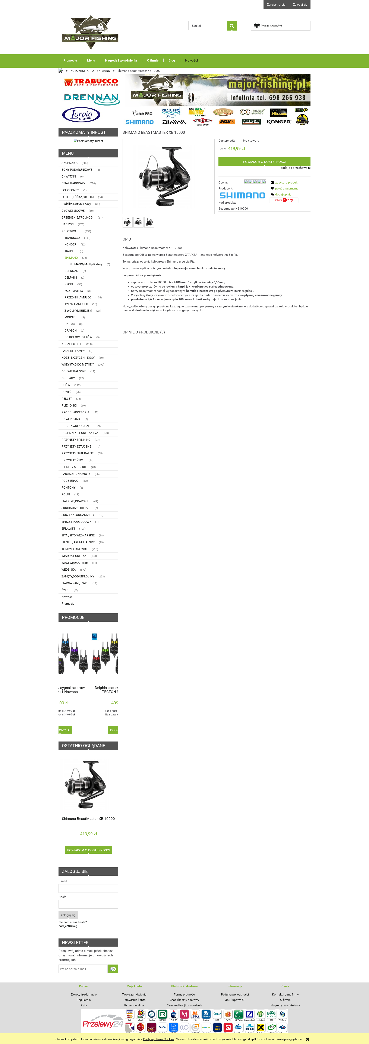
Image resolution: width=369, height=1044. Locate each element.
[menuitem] (70, 60)
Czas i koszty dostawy (184, 999)
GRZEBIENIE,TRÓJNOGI (78, 217)
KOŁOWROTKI (71, 231)
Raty (84, 1005)
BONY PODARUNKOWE (77, 169)
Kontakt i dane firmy (285, 994)
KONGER (70, 244)
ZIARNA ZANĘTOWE (75, 583)
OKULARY (68, 378)
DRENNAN (71, 271)
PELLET (67, 398)
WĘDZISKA (69, 569)
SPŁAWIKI (68, 528)
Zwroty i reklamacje (84, 994)
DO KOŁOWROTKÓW (78, 337)
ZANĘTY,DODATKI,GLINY (78, 576)
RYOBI (68, 284)
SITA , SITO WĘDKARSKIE (78, 535)
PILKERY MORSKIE (74, 467)
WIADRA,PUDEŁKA (74, 556)
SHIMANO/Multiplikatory (86, 264)
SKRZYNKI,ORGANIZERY (78, 515)
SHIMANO (71, 257)
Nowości (67, 597)
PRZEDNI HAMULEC (77, 297)
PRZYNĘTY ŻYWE (73, 460)
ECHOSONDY (70, 190)
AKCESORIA (70, 162)
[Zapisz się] (113, 969)
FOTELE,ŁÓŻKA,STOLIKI (78, 197)
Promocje (68, 603)
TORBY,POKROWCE (75, 549)
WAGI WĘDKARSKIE (75, 562)
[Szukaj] (232, 26)
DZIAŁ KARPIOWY (73, 183)
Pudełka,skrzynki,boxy (76, 204)
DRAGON (70, 330)
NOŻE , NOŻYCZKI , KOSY (78, 357)
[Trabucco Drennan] (184, 100)
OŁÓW (66, 385)
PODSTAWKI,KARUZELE (77, 426)
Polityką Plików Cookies (158, 1039)
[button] (284, 182)
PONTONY (68, 487)
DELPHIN (70, 277)
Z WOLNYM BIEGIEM (78, 310)
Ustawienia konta (134, 999)
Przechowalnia (134, 1005)
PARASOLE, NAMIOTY (76, 474)
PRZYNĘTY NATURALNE (78, 453)
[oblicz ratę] (284, 201)
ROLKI (66, 494)
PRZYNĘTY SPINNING (76, 439)
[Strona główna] (91, 31)
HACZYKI (68, 224)
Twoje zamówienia (134, 994)
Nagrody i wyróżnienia (285, 1005)
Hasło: (63, 897)
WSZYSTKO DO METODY (78, 364)
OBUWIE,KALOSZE (74, 371)
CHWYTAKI (69, 176)
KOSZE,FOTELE (72, 344)
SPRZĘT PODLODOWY (76, 521)
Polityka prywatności (235, 994)
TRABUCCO (72, 237)
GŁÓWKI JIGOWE (73, 210)
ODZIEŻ (67, 392)
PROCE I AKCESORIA (75, 412)
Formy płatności (184, 994)
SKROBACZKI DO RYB (76, 508)
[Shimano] (242, 195)
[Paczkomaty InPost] (88, 140)
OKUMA (69, 324)
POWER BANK (71, 419)
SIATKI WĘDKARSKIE (75, 501)
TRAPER (70, 251)
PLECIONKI (69, 405)
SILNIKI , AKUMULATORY (78, 542)
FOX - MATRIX (73, 290)
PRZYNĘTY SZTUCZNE (76, 446)
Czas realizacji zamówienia (184, 1005)
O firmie (285, 999)
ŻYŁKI (65, 590)
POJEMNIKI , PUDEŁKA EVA (80, 433)
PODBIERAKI (70, 480)
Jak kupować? (235, 999)
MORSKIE (70, 317)
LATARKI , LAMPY (73, 350)
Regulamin (84, 999)
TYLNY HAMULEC (76, 304)
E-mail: (63, 881)
